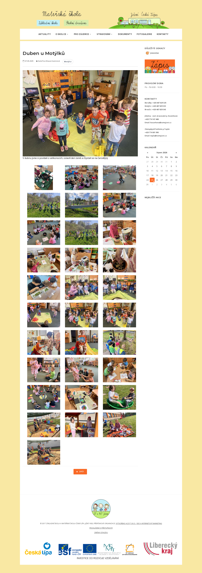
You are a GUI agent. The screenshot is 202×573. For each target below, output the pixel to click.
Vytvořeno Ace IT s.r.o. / (126, 523)
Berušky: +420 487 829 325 (155, 102)
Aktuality (44, 34)
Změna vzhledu (101, 532)
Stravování (103, 34)
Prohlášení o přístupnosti (101, 528)
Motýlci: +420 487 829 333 (155, 106)
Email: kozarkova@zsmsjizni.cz (158, 122)
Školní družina (76, 23)
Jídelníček (154, 53)
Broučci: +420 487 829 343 (155, 109)
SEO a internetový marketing (149, 523)
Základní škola (48, 23)
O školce (61, 34)
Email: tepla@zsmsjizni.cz (156, 135)
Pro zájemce (81, 34)
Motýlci (68, 61)
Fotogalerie (144, 34)
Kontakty (162, 34)
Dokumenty (125, 34)
